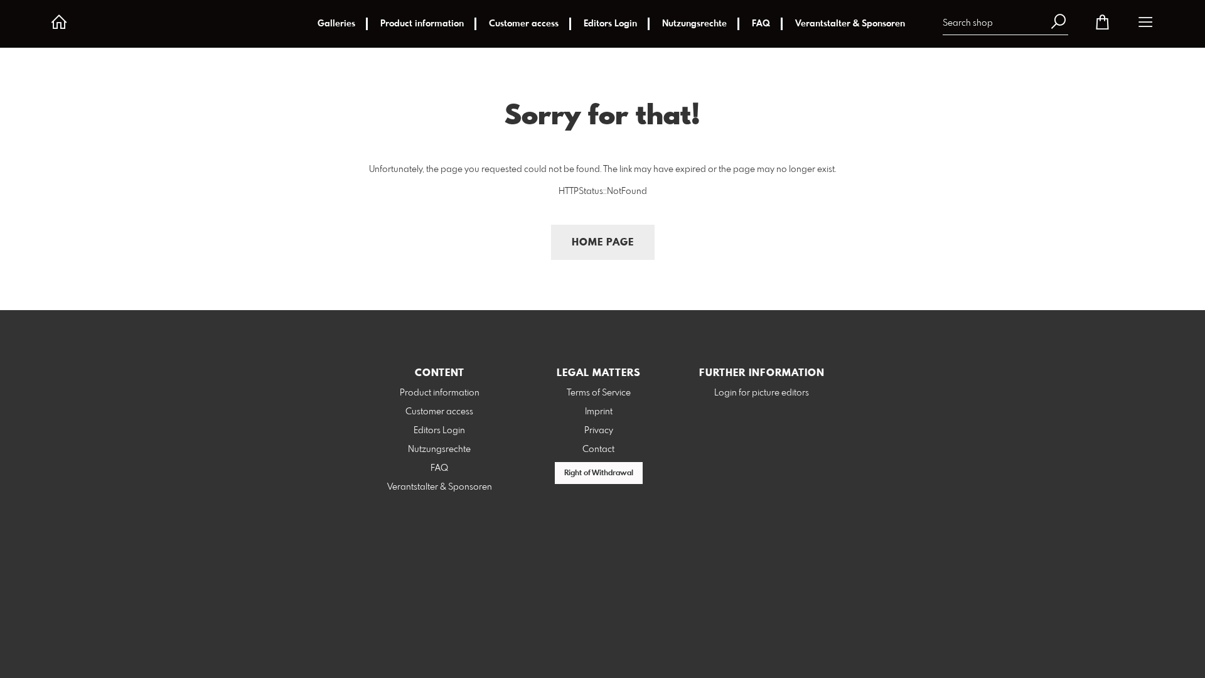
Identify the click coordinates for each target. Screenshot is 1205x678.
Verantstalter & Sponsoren (850, 23)
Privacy (598, 430)
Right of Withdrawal (598, 473)
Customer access (524, 23)
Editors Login (610, 23)
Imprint (599, 411)
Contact (598, 449)
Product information (422, 23)
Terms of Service (599, 393)
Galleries (336, 23)
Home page (603, 242)
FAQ (761, 23)
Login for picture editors (761, 393)
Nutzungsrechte (694, 23)
